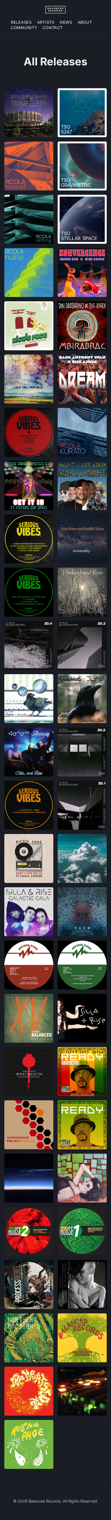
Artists (45, 22)
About (85, 22)
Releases (21, 22)
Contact (53, 27)
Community (24, 27)
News (66, 22)
